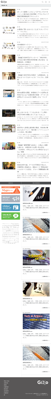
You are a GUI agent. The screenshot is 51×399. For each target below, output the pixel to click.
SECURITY (6, 390)
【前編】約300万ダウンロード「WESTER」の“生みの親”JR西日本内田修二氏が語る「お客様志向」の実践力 (32, 60)
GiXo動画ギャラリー (24, 44)
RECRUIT (6, 388)
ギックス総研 (13, 242)
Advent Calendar (14, 223)
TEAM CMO (10, 234)
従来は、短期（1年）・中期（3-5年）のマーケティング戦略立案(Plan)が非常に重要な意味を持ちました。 (36, 207)
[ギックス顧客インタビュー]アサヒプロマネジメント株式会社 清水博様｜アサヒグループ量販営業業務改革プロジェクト (33, 14)
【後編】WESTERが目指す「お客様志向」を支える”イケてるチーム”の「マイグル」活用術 (32, 77)
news (8, 233)
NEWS (5, 384)
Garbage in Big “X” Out (10, 226)
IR (11, 231)
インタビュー (10, 240)
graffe (8, 231)
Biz (19, 9)
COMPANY (6, 386)
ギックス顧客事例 (10, 243)
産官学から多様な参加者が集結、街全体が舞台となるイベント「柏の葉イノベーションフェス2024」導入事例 (33, 130)
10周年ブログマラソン (6, 223)
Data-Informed (8, 225)
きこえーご (14, 238)
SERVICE (6, 382)
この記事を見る (45, 212)
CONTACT (6, 392)
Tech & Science (27, 186)
